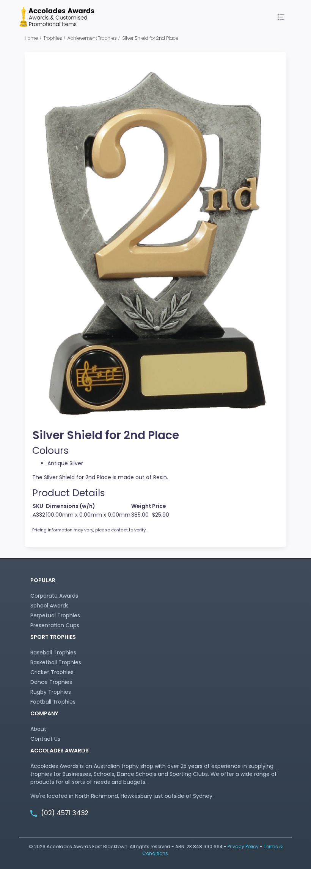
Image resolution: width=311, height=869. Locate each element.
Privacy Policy (243, 846)
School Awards (49, 605)
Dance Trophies (51, 682)
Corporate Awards (54, 596)
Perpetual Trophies (55, 615)
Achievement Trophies (92, 38)
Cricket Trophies (52, 672)
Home (31, 38)
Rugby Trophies (50, 692)
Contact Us (45, 739)
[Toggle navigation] (281, 17)
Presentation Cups (54, 625)
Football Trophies (52, 701)
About (38, 729)
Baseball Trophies (53, 652)
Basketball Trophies (55, 662)
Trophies (53, 38)
